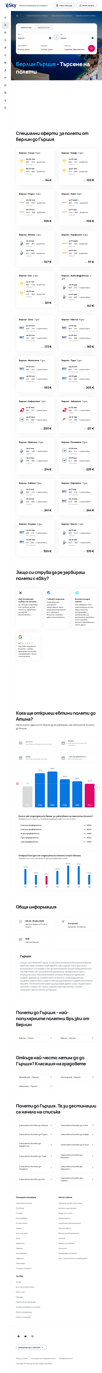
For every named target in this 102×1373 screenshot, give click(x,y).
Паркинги (20, 1258)
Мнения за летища (66, 1243)
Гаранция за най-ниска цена (70, 1203)
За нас (18, 1282)
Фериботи (20, 1243)
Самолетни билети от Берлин (37, 16)
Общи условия (22, 1358)
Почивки (19, 1213)
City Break (20, 1208)
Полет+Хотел (21, 1223)
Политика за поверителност (43, 1358)
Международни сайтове (29, 1347)
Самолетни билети (24, 1203)
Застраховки (21, 1253)
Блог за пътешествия (25, 1287)
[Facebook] (18, 1336)
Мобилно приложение (67, 1208)
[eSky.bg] (18, 15)
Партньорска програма (25, 1302)
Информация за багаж (67, 1253)
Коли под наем (21, 1233)
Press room (20, 1292)
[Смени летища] (56, 37)
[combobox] (33, 38)
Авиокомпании (64, 1218)
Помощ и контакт (23, 1317)
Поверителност (66, 1358)
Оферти (19, 1248)
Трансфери (20, 1263)
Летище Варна (64, 1228)
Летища (61, 1238)
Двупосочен (26, 27)
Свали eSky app (65, 5)
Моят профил (88, 5)
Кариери (19, 1297)
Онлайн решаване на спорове (28, 1307)
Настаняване (21, 1218)
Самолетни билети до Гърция (62, 16)
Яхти (18, 1238)
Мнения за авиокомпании (68, 1233)
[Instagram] (32, 1336)
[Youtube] (25, 1336)
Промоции (62, 1248)
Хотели (19, 1228)
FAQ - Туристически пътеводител (72, 1258)
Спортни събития (23, 1268)
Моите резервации (24, 1312)
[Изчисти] (50, 38)
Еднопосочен (43, 27)
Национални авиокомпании (69, 1223)
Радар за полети (65, 1213)
